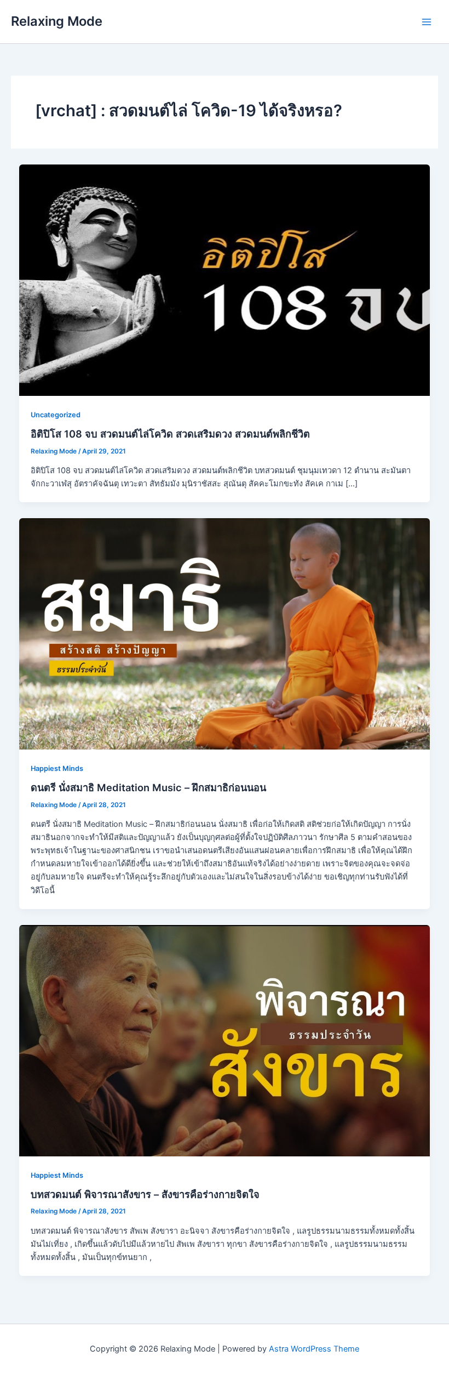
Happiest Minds (57, 768)
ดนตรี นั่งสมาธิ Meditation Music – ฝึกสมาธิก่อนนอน (148, 787)
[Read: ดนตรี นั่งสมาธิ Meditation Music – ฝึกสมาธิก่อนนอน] (224, 633)
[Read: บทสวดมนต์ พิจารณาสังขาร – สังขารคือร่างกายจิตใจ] (224, 1040)
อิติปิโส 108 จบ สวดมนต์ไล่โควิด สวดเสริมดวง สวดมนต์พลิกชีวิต (170, 434)
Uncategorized (55, 415)
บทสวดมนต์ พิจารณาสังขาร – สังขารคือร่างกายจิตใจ (145, 1194)
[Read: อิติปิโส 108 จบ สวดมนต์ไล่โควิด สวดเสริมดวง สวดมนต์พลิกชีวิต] (224, 280)
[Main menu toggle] (426, 21)
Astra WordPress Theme (314, 1349)
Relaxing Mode (56, 21)
